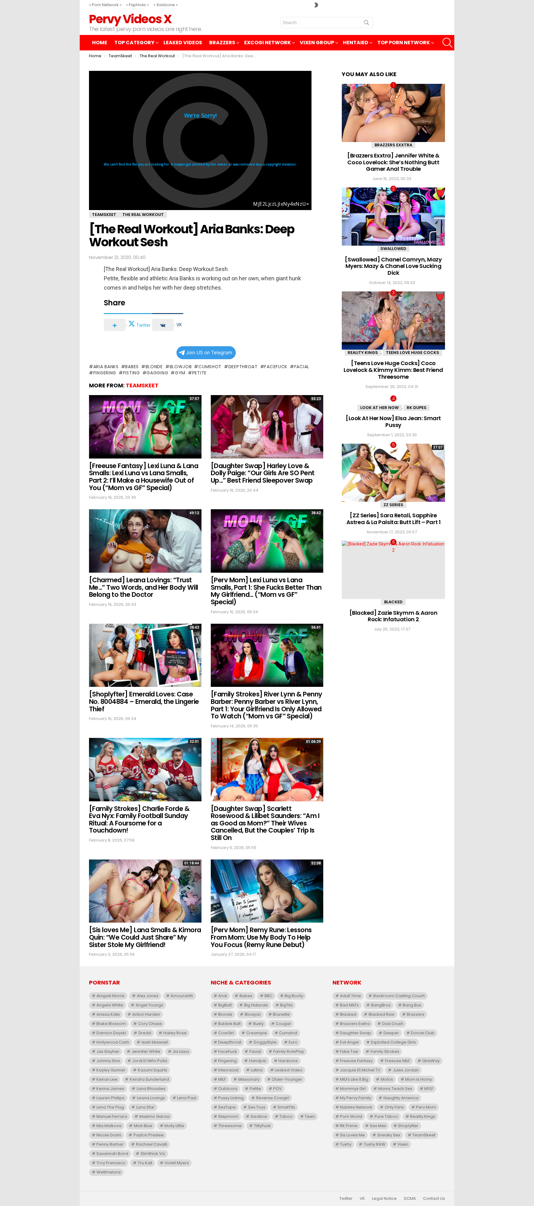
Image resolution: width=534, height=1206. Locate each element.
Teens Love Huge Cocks (412, 352)
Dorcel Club (422, 1033)
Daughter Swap (355, 1033)
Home (99, 42)
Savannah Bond (112, 1153)
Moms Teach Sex (395, 1089)
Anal (222, 996)
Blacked (393, 602)
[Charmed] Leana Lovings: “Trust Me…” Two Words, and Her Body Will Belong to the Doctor (143, 587)
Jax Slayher (107, 1051)
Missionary (249, 1079)
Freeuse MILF (397, 1061)
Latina (257, 1070)
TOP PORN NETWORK (403, 42)
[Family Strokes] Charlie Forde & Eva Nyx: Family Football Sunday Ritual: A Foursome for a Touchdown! (139, 819)
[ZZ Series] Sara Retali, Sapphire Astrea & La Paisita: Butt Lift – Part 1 (393, 518)
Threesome (230, 1126)
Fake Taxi (349, 1051)
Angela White (109, 1005)
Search (366, 24)
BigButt (225, 1005)
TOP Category (134, 42)
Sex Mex (378, 1126)
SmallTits (286, 1107)
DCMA (410, 1198)
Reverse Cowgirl (272, 1098)
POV (277, 1089)
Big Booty (294, 996)
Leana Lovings (151, 1098)
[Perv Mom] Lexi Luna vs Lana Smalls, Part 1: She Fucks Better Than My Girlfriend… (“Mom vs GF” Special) (266, 590)
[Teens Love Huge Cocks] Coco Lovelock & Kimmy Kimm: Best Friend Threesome (393, 369)
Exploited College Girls (393, 1042)
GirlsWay (431, 1061)
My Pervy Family (355, 1098)
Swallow (259, 1116)
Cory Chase (150, 1024)
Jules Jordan (406, 1070)
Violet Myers (176, 1163)
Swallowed (393, 249)
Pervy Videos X (130, 19)
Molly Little (174, 1126)
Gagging (157, 373)
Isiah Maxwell (155, 1042)
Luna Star (145, 1107)
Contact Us (434, 1198)
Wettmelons (108, 1172)
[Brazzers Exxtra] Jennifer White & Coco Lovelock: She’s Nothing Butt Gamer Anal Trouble (393, 162)
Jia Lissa (180, 1051)
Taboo (286, 1116)
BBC (269, 996)
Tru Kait (145, 1163)
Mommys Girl (353, 1089)
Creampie (256, 1033)
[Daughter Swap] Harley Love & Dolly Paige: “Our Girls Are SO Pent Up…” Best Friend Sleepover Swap (263, 473)
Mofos (387, 1079)
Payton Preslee (149, 1135)
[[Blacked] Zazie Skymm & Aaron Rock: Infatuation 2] (393, 570)
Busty (258, 1024)
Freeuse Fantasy (356, 1061)
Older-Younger (287, 1079)
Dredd (144, 1033)
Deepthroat (243, 367)
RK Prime (349, 1126)
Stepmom (228, 1116)
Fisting (131, 373)
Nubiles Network (356, 1107)
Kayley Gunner (110, 1070)
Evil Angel (349, 1042)
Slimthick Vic (153, 1153)
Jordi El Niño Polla (149, 1061)
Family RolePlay (288, 1051)
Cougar (283, 1024)
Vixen (402, 1144)
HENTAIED (355, 42)
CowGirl (226, 1033)
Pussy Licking (231, 1098)
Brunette (281, 1014)
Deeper (391, 1033)
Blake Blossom (111, 1024)
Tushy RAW (374, 1144)
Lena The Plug (110, 1107)
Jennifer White (146, 1051)
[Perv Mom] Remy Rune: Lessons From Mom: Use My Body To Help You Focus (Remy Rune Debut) (261, 937)
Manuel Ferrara (111, 1116)
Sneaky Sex (388, 1135)
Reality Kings (363, 352)
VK (362, 1198)
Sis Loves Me (352, 1135)
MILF (222, 1079)
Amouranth (182, 996)
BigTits (286, 1005)
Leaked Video (289, 1070)
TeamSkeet (142, 385)
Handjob (257, 1061)
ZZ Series (393, 505)
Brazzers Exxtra (393, 145)
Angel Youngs (149, 1005)
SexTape (227, 1107)
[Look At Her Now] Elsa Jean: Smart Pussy (393, 421)
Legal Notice (384, 1198)
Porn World (351, 1116)
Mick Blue (143, 1126)
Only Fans (394, 1107)
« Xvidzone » (166, 5)
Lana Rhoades (151, 1089)
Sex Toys (256, 1107)
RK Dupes (416, 408)
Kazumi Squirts (152, 1070)
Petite (199, 373)
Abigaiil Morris (110, 996)
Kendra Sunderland (149, 1079)
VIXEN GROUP (317, 42)
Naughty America (401, 1098)
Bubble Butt (229, 1024)
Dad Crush (392, 1024)
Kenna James (110, 1089)
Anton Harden (146, 1014)
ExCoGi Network (267, 42)
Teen (310, 1116)
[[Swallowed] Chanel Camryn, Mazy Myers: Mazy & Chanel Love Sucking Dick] (393, 216)
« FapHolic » (137, 5)
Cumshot (210, 367)
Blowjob (181, 367)
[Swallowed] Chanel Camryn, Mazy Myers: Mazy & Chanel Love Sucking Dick (393, 266)
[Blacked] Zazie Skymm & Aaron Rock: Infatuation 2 (394, 616)
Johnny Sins (108, 1061)
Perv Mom (426, 1107)
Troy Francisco (110, 1163)
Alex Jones (148, 996)
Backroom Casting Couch (399, 996)
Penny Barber (110, 1144)
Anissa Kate (108, 1014)
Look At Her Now (379, 408)
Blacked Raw (382, 1014)
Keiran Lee (106, 1079)
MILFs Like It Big (354, 1079)
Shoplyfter (408, 1126)
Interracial (228, 1070)
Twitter (346, 1198)
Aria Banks (106, 367)
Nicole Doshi (108, 1135)
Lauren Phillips (110, 1098)
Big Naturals (256, 1005)
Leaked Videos (182, 42)
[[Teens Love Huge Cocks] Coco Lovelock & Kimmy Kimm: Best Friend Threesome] (393, 320)
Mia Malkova (108, 1126)
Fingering (104, 373)
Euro (293, 1042)
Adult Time (350, 996)
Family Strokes (385, 1051)
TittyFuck (262, 1126)
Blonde (154, 367)
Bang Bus (412, 1005)
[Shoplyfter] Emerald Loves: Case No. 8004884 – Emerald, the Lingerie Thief (144, 701)
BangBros (381, 1005)
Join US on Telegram (209, 352)
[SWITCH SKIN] (316, 5)
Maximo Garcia (154, 1116)
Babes (132, 367)
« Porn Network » (105, 5)
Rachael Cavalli (151, 1144)
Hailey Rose (175, 1033)
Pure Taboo (386, 1116)
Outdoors (227, 1089)
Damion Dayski (111, 1033)
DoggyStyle (265, 1042)
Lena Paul (186, 1098)
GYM (180, 373)
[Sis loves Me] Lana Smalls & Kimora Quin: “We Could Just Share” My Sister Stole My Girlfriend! (145, 937)
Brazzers (222, 42)
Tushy (345, 1144)
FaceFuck (275, 367)
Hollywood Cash (112, 1042)
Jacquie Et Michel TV (360, 1070)
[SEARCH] (447, 42)
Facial (301, 367)
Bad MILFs (349, 1005)
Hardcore (288, 1061)
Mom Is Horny (418, 1079)
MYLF (428, 1089)
